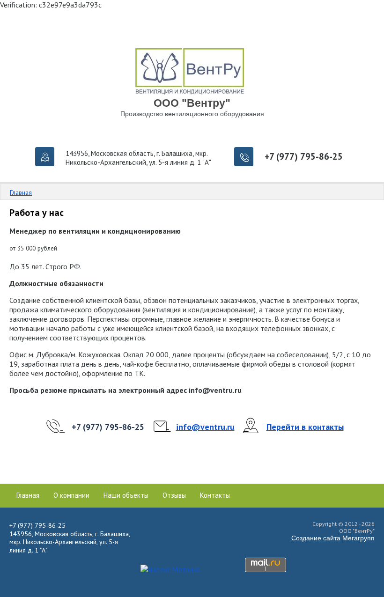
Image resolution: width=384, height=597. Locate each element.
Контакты (215, 495)
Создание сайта (315, 538)
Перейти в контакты (305, 426)
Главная (21, 192)
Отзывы (174, 495)
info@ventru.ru (205, 426)
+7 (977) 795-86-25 (304, 156)
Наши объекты (125, 495)
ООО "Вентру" (192, 103)
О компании (71, 495)
